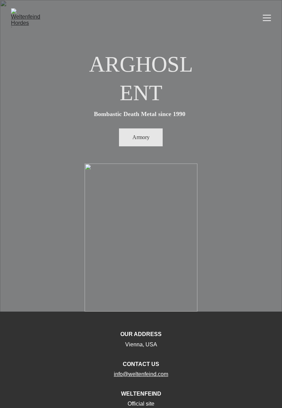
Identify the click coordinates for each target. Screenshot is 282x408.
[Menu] (267, 18)
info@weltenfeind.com (141, 374)
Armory (141, 137)
